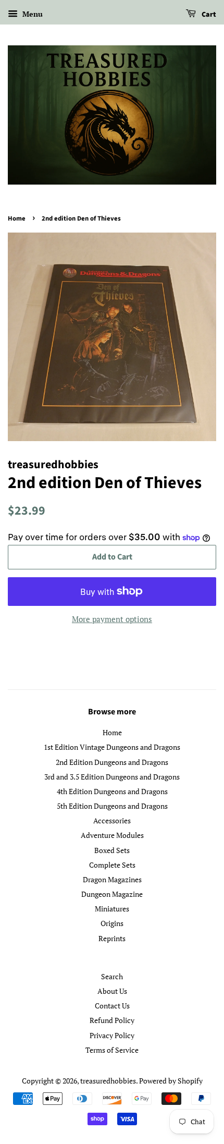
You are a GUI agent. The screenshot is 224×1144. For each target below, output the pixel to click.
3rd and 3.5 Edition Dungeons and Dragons (112, 777)
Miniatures (112, 909)
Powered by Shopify (171, 1081)
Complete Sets (112, 865)
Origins (112, 923)
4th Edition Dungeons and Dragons (112, 791)
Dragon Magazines (112, 879)
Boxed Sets (112, 850)
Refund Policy (112, 1020)
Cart (208, 14)
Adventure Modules (112, 835)
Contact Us (112, 1006)
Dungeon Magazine (112, 894)
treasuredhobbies (108, 1081)
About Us (112, 991)
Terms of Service (112, 1050)
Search (112, 976)
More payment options (112, 619)
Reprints (112, 938)
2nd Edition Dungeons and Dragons (112, 762)
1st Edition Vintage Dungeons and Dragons (112, 747)
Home (17, 218)
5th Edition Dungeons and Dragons (112, 806)
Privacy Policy (112, 1035)
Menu (31, 14)
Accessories (112, 820)
